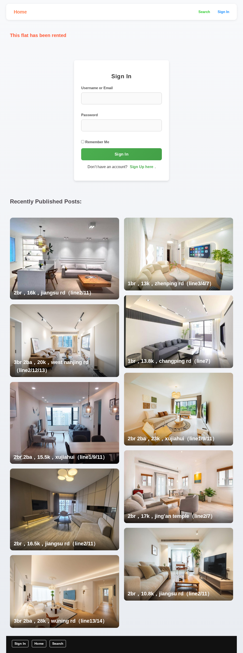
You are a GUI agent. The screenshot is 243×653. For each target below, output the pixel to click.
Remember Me (96, 142)
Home (20, 11)
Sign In (223, 12)
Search (204, 12)
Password (89, 115)
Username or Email (97, 88)
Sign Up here (141, 167)
